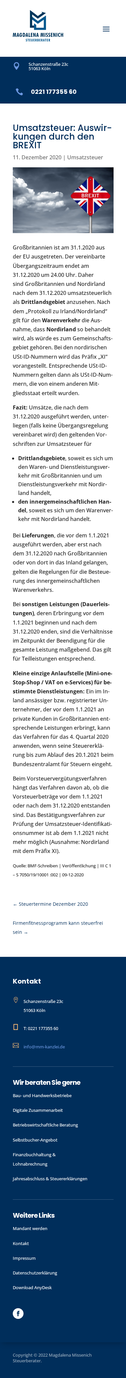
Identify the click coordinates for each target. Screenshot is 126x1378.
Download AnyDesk (32, 1287)
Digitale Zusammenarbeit (38, 1110)
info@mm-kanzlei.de (44, 1047)
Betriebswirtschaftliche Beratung (45, 1125)
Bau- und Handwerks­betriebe (42, 1095)
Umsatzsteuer (85, 157)
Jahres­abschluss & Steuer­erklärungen (50, 1179)
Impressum (24, 1258)
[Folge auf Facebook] (18, 1313)
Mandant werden (30, 1228)
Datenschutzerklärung (35, 1273)
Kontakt (21, 1243)
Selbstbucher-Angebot (35, 1140)
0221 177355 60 (54, 92)
